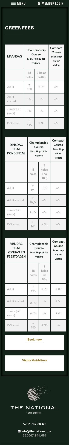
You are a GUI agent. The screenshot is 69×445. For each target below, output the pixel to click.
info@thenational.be (36, 431)
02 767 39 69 (36, 424)
